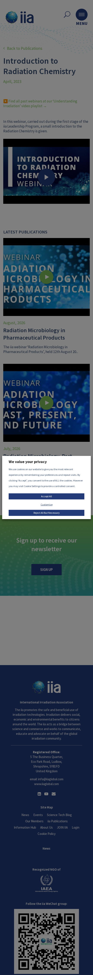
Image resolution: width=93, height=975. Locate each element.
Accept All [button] (46, 496)
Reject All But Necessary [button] (47, 512)
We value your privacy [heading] (28, 461)
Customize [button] (47, 504)
